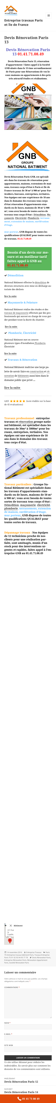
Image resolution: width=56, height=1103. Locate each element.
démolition (40, 282)
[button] (10, 941)
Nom (7, 1023)
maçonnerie (28, 505)
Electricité (21, 218)
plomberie (11, 508)
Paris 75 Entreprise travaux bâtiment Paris (27, 953)
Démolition (40, 214)
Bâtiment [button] (18, 925)
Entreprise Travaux (33, 952)
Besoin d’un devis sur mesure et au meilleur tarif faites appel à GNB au (28, 258)
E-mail (8, 1034)
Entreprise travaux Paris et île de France (23, 22)
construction (37, 371)
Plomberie (33, 218)
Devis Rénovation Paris (41, 957)
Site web (8, 1045)
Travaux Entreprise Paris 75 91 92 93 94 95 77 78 (27, 956)
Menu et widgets (49, 18)
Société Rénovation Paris (19, 962)
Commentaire (12, 987)
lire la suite (10, 296)
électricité (43, 505)
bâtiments (23, 375)
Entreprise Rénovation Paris (15, 960)
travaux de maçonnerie (16, 312)
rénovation (26, 421)
